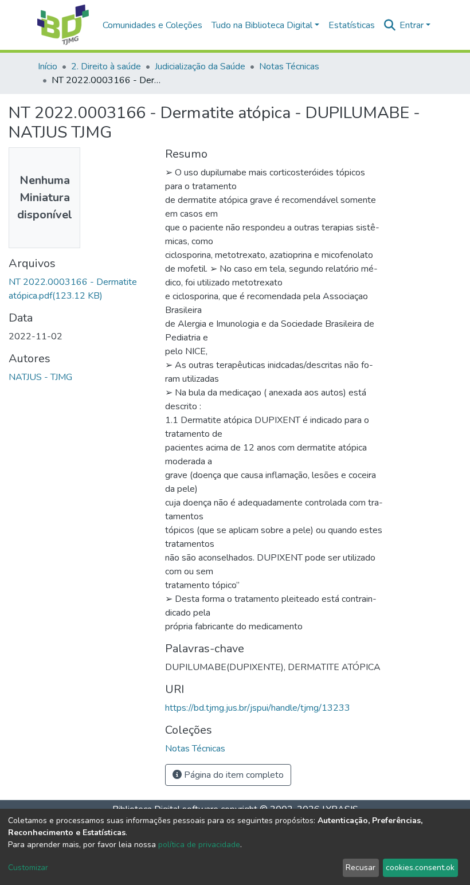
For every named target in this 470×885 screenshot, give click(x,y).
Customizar (28, 867)
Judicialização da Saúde (200, 66)
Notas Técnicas (289, 66)
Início (47, 66)
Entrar (411, 25)
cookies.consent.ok (420, 867)
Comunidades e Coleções (152, 25)
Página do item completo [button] (233, 775)
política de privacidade (199, 844)
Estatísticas (351, 25)
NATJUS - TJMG (40, 377)
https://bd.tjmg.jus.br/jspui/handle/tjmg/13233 (257, 708)
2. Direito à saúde (106, 66)
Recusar (360, 867)
